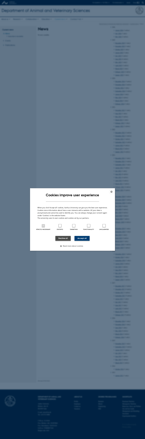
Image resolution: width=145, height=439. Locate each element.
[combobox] (111, 192)
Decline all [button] (63, 238)
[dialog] (72, 219)
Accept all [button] (82, 238)
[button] (72, 246)
